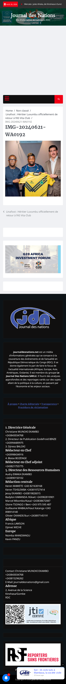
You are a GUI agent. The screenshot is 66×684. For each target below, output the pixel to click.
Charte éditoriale (29, 403)
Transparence (49, 403)
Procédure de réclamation (33, 407)
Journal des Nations (33, 15)
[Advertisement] (33, 60)
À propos (12, 403)
